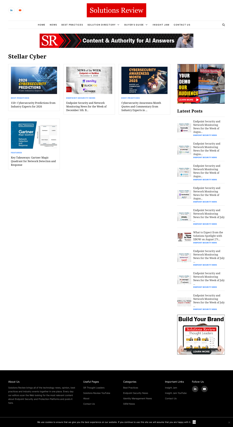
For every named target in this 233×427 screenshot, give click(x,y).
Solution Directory (101, 24)
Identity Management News (137, 398)
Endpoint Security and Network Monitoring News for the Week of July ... (209, 215)
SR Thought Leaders (93, 387)
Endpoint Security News (81, 98)
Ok (194, 422)
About (86, 398)
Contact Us (182, 24)
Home (41, 24)
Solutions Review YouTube (96, 393)
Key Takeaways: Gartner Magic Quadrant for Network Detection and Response (33, 161)
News (53, 24)
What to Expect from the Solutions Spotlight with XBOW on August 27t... (208, 236)
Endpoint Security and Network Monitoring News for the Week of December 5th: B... (86, 106)
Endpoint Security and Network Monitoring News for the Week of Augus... (206, 126)
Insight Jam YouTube (176, 393)
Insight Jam (161, 24)
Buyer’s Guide (134, 24)
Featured (16, 152)
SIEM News (129, 403)
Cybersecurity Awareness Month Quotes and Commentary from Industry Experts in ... (141, 106)
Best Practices (72, 24)
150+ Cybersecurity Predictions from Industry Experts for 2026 (33, 104)
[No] (229, 422)
